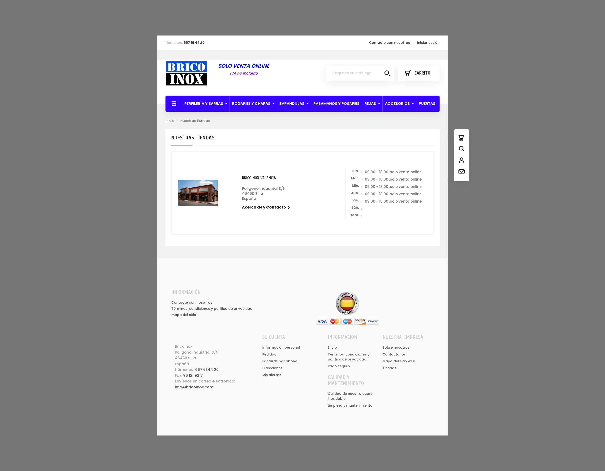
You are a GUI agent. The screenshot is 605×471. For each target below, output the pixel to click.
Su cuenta (273, 337)
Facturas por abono (279, 361)
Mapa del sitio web (399, 361)
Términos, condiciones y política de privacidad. (212, 308)
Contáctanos (394, 354)
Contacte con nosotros (389, 42)
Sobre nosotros (396, 347)
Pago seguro (339, 366)
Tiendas (389, 368)
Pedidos (269, 354)
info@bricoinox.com (194, 387)
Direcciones (272, 368)
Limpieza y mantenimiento (350, 405)
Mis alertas (271, 375)
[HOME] (174, 104)
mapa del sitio (183, 314)
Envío (332, 347)
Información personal (281, 347)
